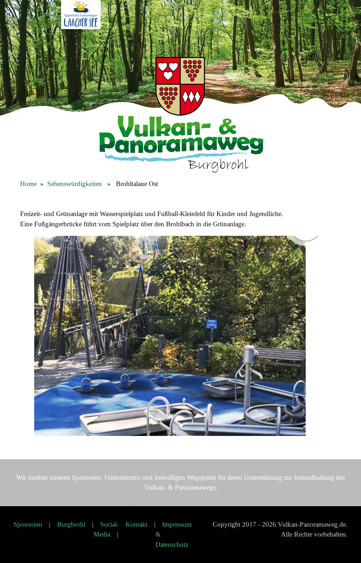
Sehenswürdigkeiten (74, 183)
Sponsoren (27, 524)
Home (28, 183)
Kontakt (136, 524)
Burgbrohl (71, 524)
